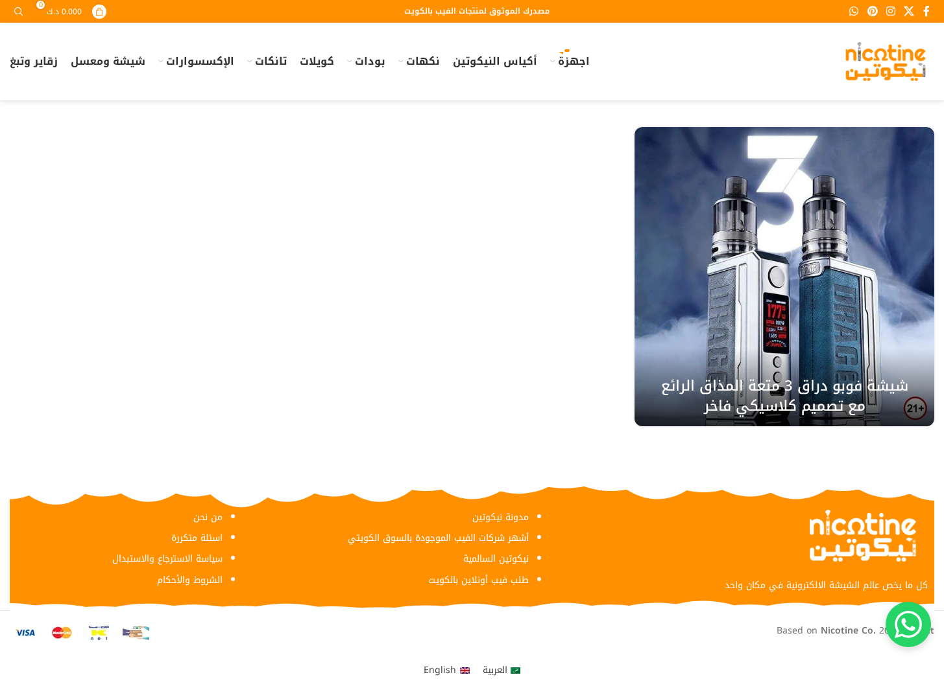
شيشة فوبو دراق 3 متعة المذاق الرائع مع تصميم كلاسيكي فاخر (784, 396)
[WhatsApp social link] (854, 11)
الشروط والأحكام (190, 580)
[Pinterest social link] (872, 11)
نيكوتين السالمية (496, 558)
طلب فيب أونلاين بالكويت (478, 580)
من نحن (208, 517)
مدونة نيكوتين (500, 517)
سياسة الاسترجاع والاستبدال (167, 558)
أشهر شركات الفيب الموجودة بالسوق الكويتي (438, 538)
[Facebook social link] (926, 11)
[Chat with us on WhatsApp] (908, 624)
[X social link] (909, 11)
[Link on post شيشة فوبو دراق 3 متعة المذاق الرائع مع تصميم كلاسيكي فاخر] (784, 276)
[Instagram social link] (890, 11)
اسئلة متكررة (197, 538)
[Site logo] (885, 61)
